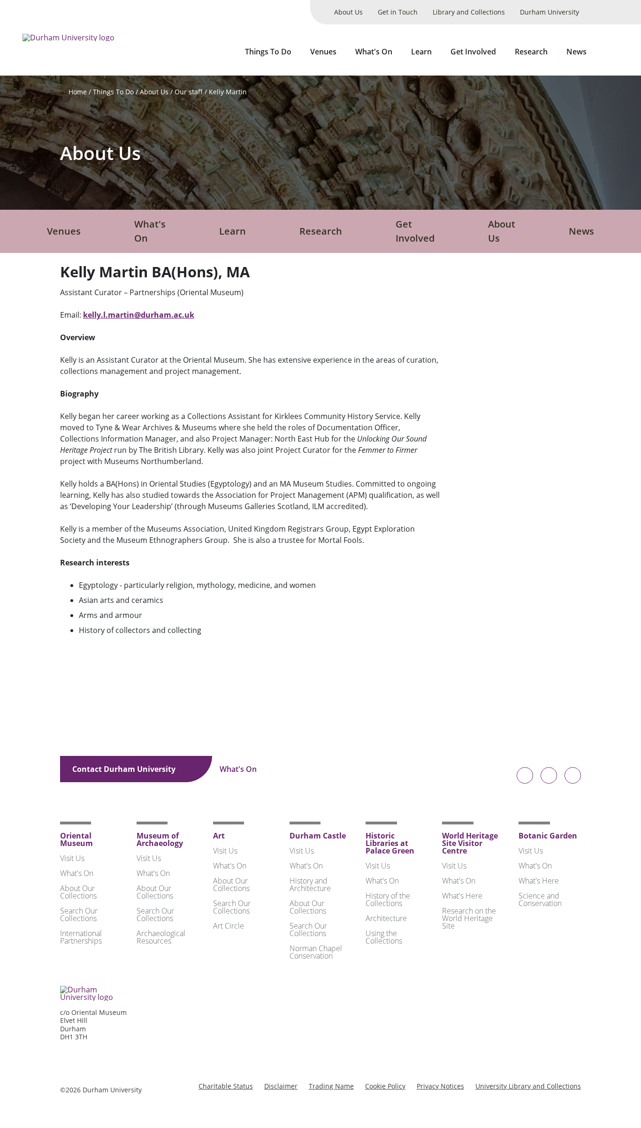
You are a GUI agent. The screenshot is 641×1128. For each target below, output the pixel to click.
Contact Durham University (124, 769)
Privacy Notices (440, 1086)
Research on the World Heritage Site (469, 918)
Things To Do (268, 51)
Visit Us (72, 858)
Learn (421, 51)
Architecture (386, 918)
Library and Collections (469, 12)
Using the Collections (384, 937)
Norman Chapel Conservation (316, 952)
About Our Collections (78, 892)
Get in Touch (398, 12)
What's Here (462, 896)
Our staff (189, 91)
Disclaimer (281, 1086)
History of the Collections (388, 899)
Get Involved (473, 51)
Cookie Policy (385, 1086)
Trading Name (331, 1086)
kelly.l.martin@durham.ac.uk (138, 315)
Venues (323, 51)
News (576, 51)
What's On (373, 51)
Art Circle (228, 926)
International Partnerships (81, 937)
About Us (348, 12)
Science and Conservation (540, 899)
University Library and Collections (528, 1086)
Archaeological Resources (161, 937)
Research (531, 51)
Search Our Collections (79, 914)
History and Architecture (310, 884)
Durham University (549, 12)
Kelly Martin (228, 91)
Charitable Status (225, 1086)
